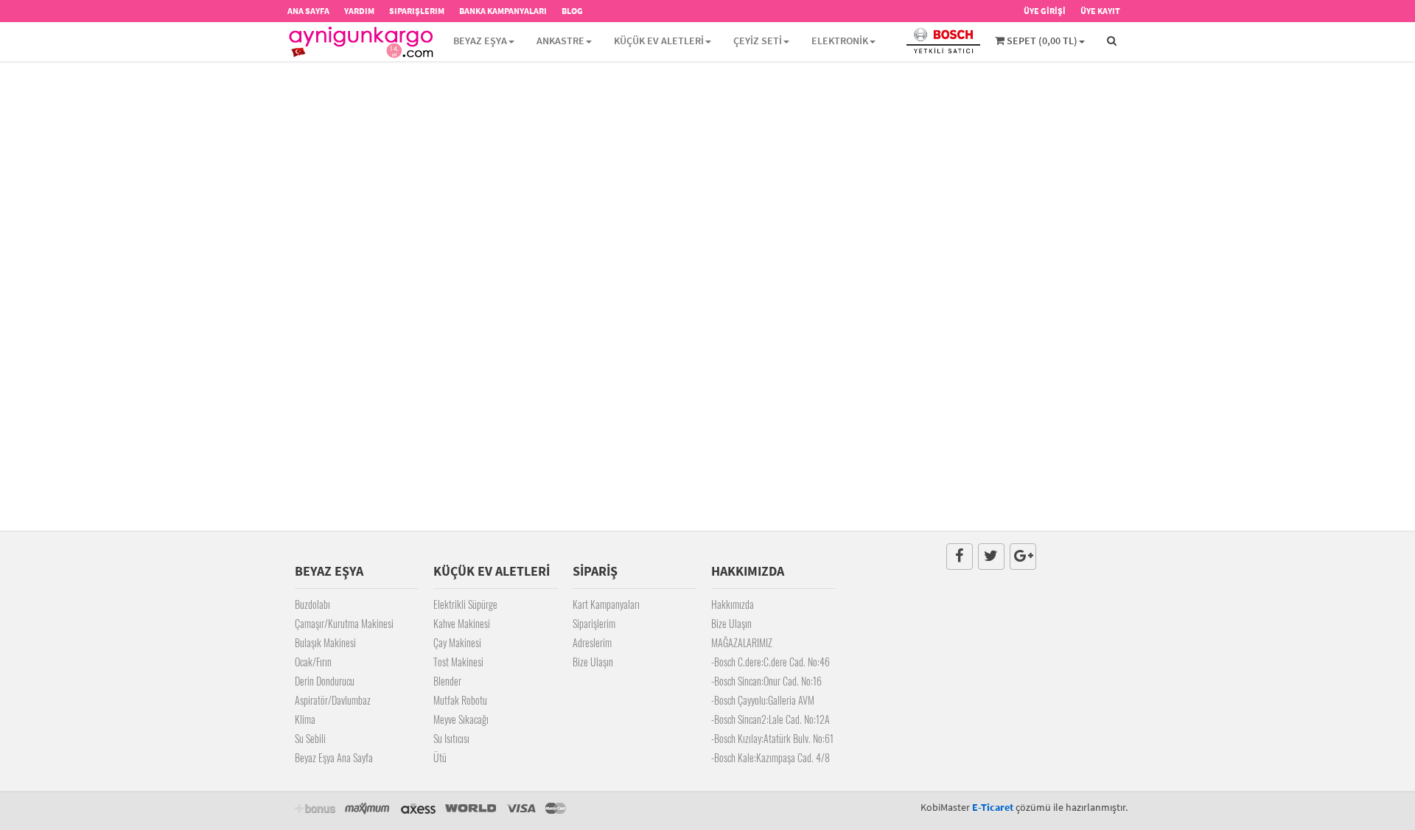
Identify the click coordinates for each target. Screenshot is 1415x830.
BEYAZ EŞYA (480, 40)
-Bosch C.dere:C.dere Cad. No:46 (770, 661)
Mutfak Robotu (460, 700)
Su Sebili (310, 738)
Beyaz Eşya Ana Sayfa (334, 757)
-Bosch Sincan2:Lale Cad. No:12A (770, 719)
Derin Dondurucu (324, 680)
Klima (305, 719)
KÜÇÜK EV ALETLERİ (659, 40)
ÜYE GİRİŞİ (1045, 10)
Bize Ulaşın (593, 661)
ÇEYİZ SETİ (757, 40)
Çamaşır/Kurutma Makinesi (344, 623)
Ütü (440, 757)
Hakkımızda (732, 604)
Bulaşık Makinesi (325, 642)
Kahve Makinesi (461, 623)
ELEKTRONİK (839, 40)
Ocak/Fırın (313, 661)
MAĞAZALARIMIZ (741, 642)
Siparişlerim (594, 623)
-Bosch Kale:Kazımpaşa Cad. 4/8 (770, 757)
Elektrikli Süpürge (465, 604)
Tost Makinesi (458, 661)
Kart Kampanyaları (606, 604)
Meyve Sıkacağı (461, 719)
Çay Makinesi (457, 642)
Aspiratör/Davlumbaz (333, 700)
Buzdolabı (312, 604)
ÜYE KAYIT (1100, 10)
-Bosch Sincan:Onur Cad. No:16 (766, 680)
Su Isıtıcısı (451, 738)
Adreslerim (592, 642)
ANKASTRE (560, 40)
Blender (447, 680)
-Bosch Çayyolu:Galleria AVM (762, 700)
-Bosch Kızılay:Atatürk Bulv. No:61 (772, 738)
